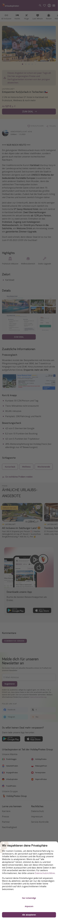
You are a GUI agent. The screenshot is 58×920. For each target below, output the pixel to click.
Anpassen (29, 906)
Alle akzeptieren (29, 914)
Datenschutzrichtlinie (45, 873)
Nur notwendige (29, 898)
